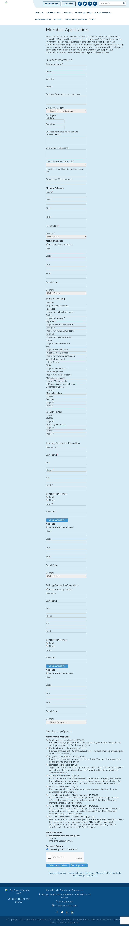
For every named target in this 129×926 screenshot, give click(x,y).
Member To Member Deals (108, 873)
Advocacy (67, 13)
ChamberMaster (61, 922)
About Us (39, 13)
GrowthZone (106, 919)
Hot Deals (89, 873)
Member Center (53, 13)
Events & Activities (83, 13)
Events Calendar (75, 873)
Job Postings (79, 876)
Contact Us (92, 876)
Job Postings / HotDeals (75, 19)
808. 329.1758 (65, 901)
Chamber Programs (102, 13)
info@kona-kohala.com (65, 905)
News (91, 19)
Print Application (78, 865)
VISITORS (57, 19)
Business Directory (43, 19)
